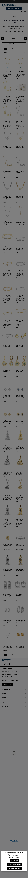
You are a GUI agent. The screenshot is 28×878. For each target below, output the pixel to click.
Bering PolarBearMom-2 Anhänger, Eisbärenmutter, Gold (20, 470)
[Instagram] (5, 664)
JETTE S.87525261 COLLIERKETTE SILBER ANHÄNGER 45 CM (7, 645)
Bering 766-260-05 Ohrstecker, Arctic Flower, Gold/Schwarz (20, 421)
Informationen (6, 689)
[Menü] (15, 11)
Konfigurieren (14, 860)
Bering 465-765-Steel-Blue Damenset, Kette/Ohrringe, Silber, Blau (20, 122)
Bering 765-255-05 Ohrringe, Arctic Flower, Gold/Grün (19, 371)
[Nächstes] (25, 38)
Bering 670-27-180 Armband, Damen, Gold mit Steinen (6, 321)
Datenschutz (11, 857)
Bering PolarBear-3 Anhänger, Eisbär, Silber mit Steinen (7, 446)
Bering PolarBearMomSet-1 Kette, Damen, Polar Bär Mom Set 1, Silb (7, 495)
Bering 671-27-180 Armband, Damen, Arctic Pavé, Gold (19, 321)
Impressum (5, 702)
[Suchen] (18, 11)
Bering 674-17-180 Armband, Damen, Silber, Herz (6, 346)
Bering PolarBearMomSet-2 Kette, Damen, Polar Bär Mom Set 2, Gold (20, 495)
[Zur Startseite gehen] (9, 5)
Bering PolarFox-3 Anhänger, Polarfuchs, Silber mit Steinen (7, 520)
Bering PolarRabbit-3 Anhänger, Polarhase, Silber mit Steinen (7, 570)
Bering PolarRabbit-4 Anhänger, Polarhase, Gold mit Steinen (20, 570)
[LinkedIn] (7, 664)
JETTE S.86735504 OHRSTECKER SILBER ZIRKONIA (19, 595)
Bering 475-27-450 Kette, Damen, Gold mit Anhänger (20, 222)
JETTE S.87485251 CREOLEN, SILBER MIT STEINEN (20, 620)
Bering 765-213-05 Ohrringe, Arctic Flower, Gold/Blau (6, 371)
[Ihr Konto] (21, 11)
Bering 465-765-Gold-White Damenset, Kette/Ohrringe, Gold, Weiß (7, 122)
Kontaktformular (14, 680)
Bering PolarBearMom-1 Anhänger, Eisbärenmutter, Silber (7, 470)
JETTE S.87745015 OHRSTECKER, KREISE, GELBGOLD (20, 645)
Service (4, 697)
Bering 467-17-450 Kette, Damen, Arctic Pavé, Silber (7, 147)
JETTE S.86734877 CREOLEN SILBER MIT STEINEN (7, 595)
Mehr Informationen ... (14, 855)
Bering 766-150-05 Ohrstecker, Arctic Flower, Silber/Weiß (7, 396)
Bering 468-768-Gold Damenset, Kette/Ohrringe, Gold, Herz (7, 172)
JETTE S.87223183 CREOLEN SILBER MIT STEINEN (7, 620)
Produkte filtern (15, 43)
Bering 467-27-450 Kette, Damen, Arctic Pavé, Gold (20, 147)
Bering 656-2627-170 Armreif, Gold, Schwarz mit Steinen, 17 (7, 247)
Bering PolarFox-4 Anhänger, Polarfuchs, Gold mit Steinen (20, 520)
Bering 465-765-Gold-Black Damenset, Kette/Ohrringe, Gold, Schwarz (20, 97)
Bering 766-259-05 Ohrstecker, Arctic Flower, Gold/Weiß (7, 421)
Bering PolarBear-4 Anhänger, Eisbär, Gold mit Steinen (20, 446)
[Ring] (14, 38)
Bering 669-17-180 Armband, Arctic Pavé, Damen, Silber (20, 271)
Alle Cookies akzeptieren (14, 868)
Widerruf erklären (7, 684)
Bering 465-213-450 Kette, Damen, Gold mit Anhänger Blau (7, 72)
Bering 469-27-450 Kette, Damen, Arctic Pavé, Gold (20, 197)
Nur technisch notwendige (14, 864)
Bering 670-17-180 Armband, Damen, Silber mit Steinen (19, 296)
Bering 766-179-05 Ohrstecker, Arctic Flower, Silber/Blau (20, 396)
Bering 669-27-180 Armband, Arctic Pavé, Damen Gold (7, 296)
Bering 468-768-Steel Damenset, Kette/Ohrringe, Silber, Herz (20, 172)
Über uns (5, 693)
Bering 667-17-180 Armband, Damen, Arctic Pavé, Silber (20, 247)
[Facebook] (3, 664)
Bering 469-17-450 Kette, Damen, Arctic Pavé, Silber (7, 197)
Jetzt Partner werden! (13, 8)
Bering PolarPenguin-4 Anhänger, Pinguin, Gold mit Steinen (7, 545)
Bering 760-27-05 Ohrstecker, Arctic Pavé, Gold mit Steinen (19, 346)
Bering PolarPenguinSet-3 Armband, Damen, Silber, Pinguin (20, 545)
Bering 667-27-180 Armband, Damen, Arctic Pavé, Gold (6, 271)
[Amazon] (9, 664)
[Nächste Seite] (22, 49)
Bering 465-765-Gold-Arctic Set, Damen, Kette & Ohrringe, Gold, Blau (7, 97)
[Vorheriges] (2, 38)
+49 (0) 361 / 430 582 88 (9, 674)
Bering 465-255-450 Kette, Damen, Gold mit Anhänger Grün (20, 72)
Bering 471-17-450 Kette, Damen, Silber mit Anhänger (7, 222)
